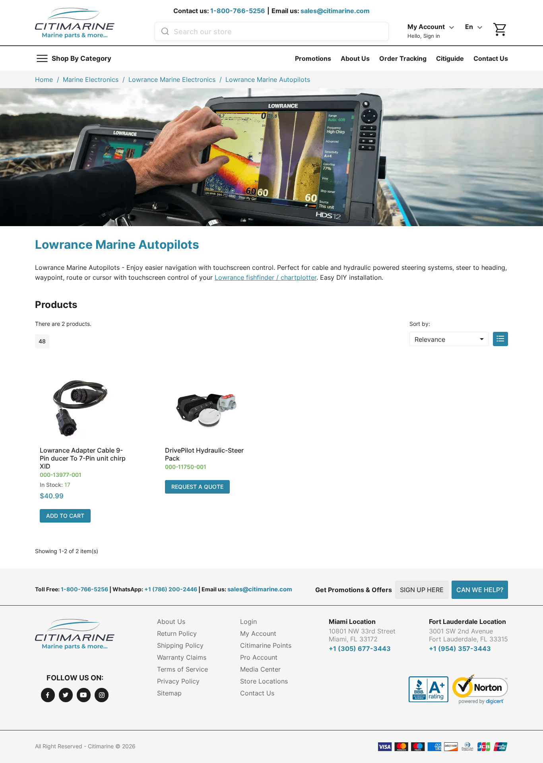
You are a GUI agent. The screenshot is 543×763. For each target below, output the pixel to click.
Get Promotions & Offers (353, 590)
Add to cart (65, 515)
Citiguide (450, 58)
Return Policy (177, 633)
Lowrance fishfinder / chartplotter (265, 277)
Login (248, 622)
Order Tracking (403, 58)
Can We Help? (479, 590)
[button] (83, 450)
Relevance (451, 339)
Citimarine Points (265, 645)
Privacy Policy (178, 681)
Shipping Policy (180, 645)
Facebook (48, 695)
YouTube (84, 695)
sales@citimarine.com (335, 11)
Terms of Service (182, 669)
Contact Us (490, 58)
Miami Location (352, 622)
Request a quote (197, 486)
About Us (355, 58)
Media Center (260, 669)
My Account (258, 633)
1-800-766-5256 (237, 11)
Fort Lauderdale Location (467, 622)
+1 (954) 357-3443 (460, 649)
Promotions (313, 58)
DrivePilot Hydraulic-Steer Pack (204, 454)
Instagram (102, 695)
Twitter (66, 695)
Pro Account (258, 657)
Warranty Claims (181, 657)
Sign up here (422, 590)
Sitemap (169, 693)
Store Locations (264, 681)
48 (42, 341)
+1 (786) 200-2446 (170, 589)
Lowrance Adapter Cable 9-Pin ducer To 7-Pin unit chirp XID (83, 458)
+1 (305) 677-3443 (360, 649)
